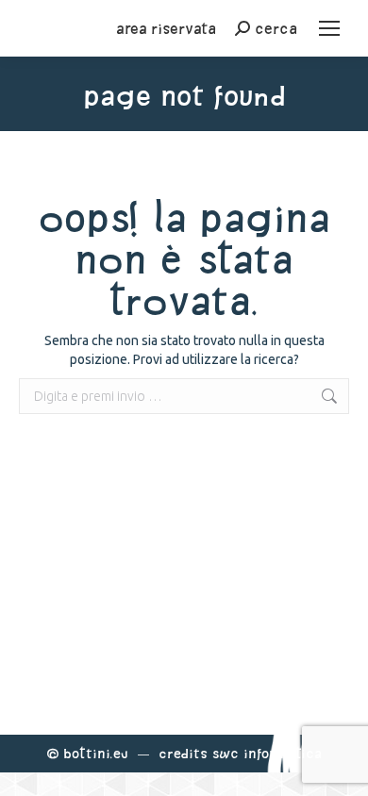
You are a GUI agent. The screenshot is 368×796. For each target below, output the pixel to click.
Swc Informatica (267, 753)
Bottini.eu (95, 753)
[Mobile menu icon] (329, 28)
